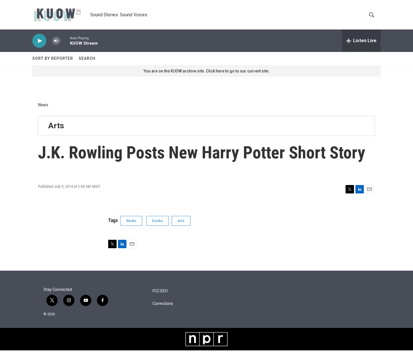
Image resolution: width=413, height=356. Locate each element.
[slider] (65, 41)
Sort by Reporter (52, 58)
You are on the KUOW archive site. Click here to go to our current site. (206, 71)
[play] (39, 41)
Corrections (163, 304)
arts (181, 220)
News (43, 105)
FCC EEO (160, 291)
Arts (56, 125)
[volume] (56, 41)
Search (87, 58)
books (157, 220)
